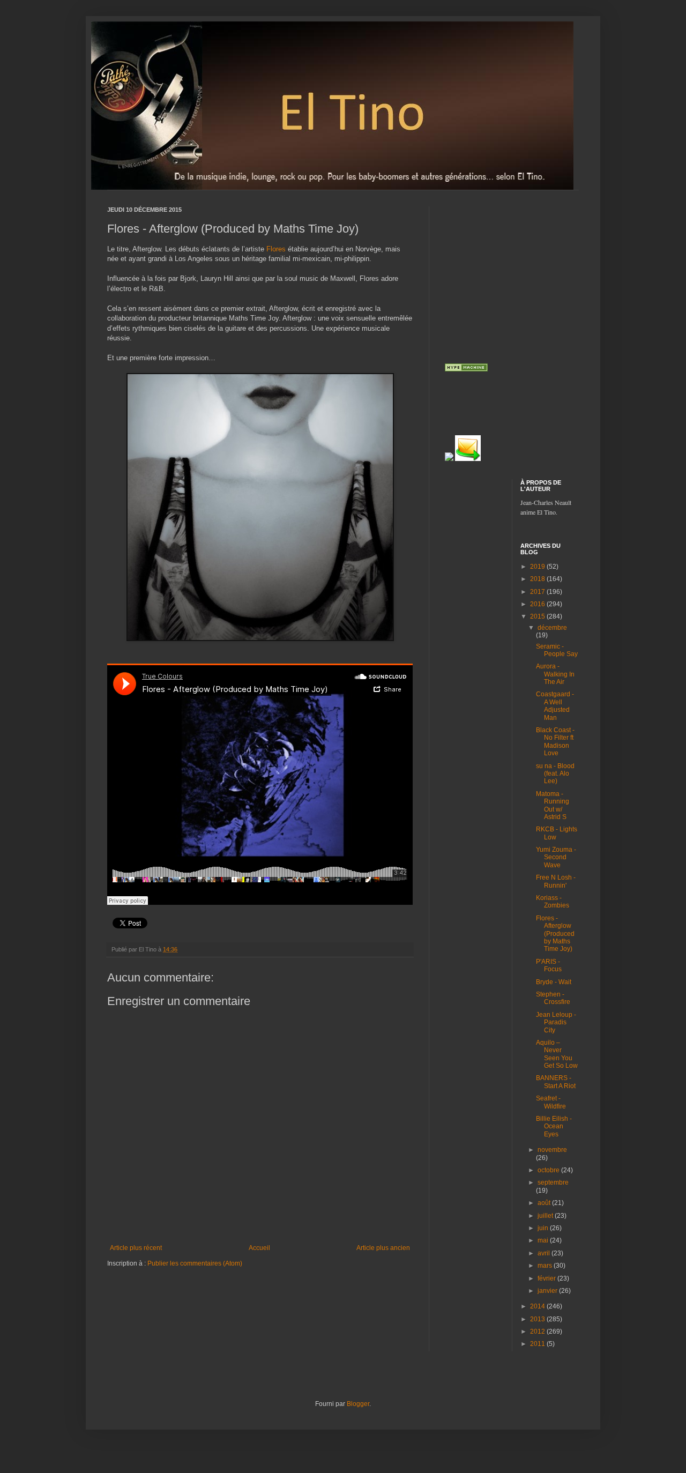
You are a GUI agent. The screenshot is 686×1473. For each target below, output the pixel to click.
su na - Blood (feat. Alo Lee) (555, 773)
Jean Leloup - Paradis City (556, 1022)
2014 (538, 1306)
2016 (538, 604)
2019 (538, 566)
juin (544, 1228)
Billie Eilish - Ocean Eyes (554, 1126)
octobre (549, 1170)
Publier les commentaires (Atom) (194, 1263)
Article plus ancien (383, 1248)
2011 (538, 1344)
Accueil (259, 1248)
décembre (552, 627)
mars (546, 1265)
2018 (538, 579)
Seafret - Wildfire (551, 1102)
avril (544, 1253)
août (545, 1203)
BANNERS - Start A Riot (556, 1081)
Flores (277, 249)
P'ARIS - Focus (549, 965)
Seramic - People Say (557, 650)
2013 (538, 1319)
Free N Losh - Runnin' (556, 881)
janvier (548, 1291)
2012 (538, 1331)
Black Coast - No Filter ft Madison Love (555, 741)
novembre (552, 1150)
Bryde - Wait (553, 982)
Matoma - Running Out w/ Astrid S (552, 805)
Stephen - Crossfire (553, 998)
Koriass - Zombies (552, 901)
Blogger (358, 1404)
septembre (553, 1182)
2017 (538, 592)
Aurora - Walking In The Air (555, 674)
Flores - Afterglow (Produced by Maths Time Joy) (555, 933)
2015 (538, 616)
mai (544, 1240)
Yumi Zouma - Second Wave (556, 857)
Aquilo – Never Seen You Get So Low (557, 1054)
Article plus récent (136, 1248)
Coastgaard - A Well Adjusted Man (555, 705)
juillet (546, 1215)
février (547, 1278)
